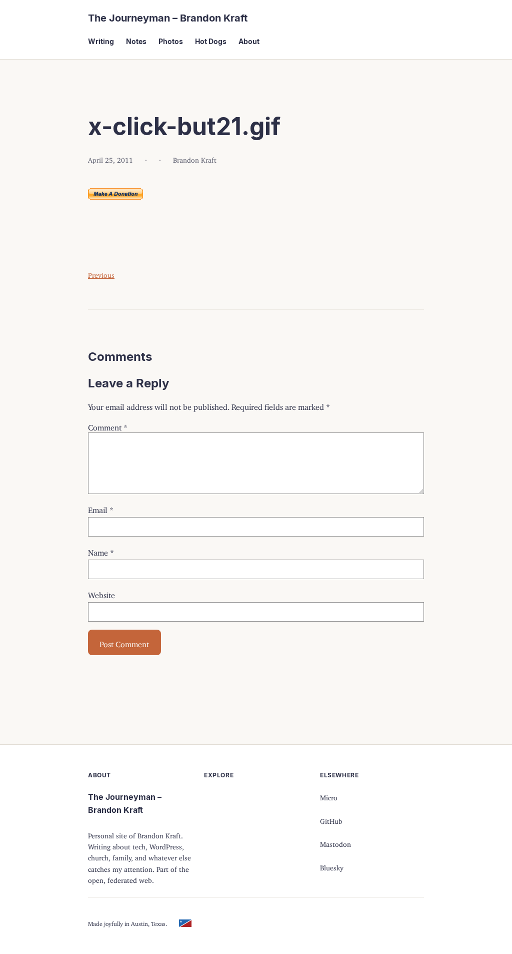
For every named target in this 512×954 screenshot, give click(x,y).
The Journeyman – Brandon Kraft (168, 18)
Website (101, 593)
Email (101, 508)
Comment (108, 425)
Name (101, 551)
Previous (101, 273)
